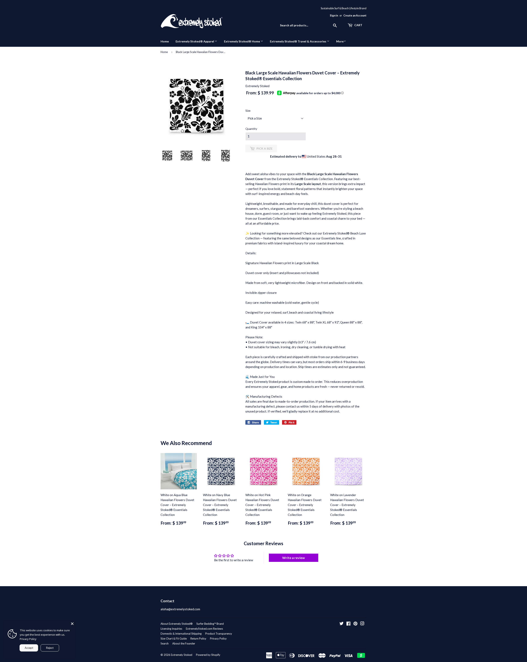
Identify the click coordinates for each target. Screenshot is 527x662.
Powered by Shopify (208, 654)
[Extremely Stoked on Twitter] (341, 624)
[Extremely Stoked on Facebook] (348, 624)
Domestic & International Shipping (181, 633)
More (340, 41)
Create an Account (354, 15)
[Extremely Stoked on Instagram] (362, 624)
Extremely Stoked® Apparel (195, 41)
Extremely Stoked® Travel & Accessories (298, 41)
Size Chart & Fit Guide (174, 638)
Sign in (334, 15)
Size (248, 110)
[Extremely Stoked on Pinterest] (355, 624)
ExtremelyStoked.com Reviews (204, 628)
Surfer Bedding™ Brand (210, 623)
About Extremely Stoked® (177, 623)
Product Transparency (218, 633)
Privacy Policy (218, 638)
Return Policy (198, 638)
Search (165, 643)
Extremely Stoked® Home (242, 41)
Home (165, 41)
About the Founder (183, 643)
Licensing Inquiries (171, 628)
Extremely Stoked (181, 654)
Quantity (251, 128)
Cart (358, 25)
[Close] (72, 624)
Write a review (293, 558)
